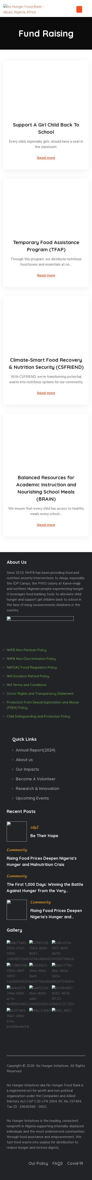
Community (17, 850)
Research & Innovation (37, 788)
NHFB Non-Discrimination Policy (31, 658)
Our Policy (38, 1163)
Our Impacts (27, 769)
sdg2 (34, 827)
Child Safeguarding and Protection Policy (38, 716)
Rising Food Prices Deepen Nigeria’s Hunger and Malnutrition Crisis (42, 861)
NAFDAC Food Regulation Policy (32, 667)
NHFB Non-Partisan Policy (26, 650)
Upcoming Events (32, 798)
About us (24, 759)
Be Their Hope (44, 835)
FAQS (57, 1163)
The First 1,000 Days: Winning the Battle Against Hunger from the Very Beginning (45, 888)
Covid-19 (75, 1163)
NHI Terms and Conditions (26, 685)
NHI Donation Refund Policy (28, 676)
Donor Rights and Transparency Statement (40, 693)
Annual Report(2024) (35, 750)
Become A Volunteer (36, 778)
